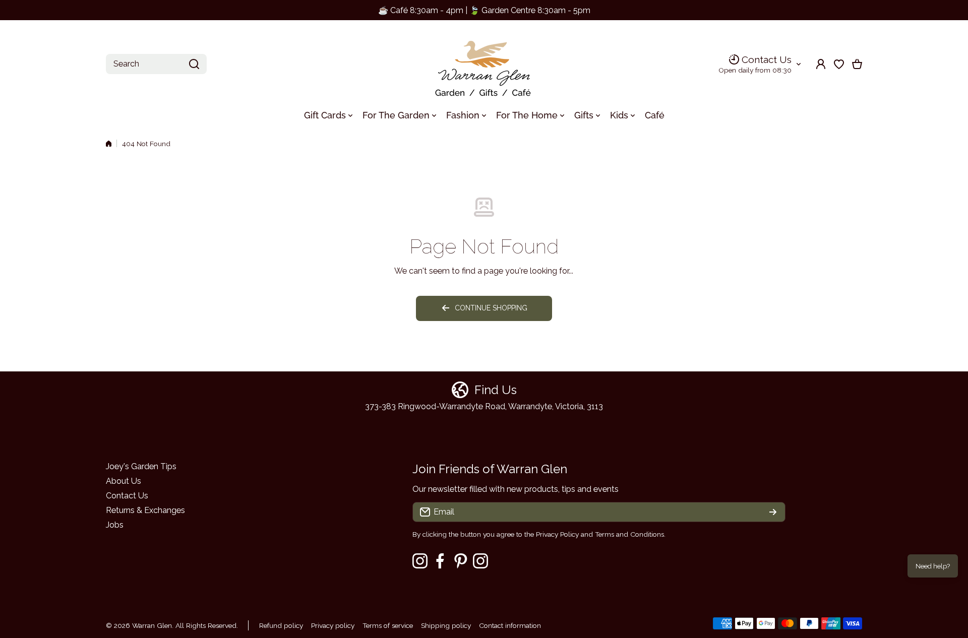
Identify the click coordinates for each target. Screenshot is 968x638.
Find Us (495, 389)
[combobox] (156, 64)
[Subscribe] (772, 512)
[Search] (194, 64)
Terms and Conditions (629, 534)
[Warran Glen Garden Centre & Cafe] (484, 64)
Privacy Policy (557, 534)
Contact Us (767, 59)
